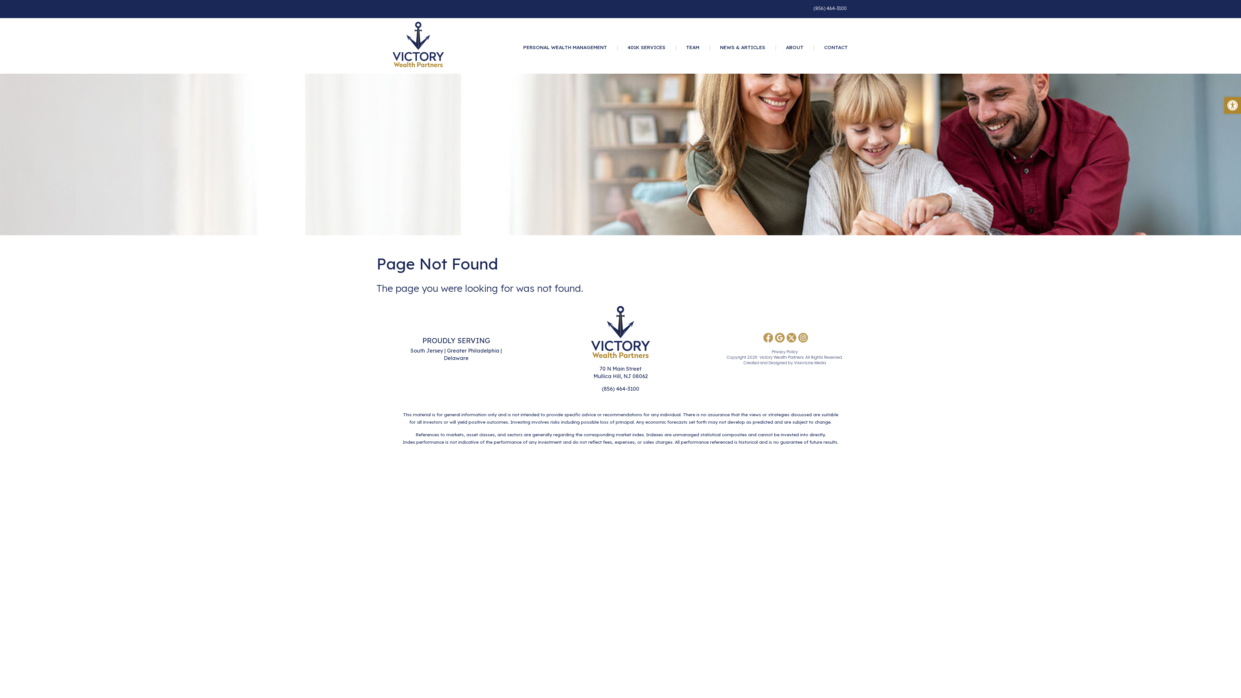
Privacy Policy (785, 351)
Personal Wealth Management (565, 47)
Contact (836, 47)
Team (692, 47)
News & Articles (742, 47)
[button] (1232, 105)
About (794, 47)
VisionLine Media (810, 362)
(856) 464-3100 (830, 8)
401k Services (646, 47)
